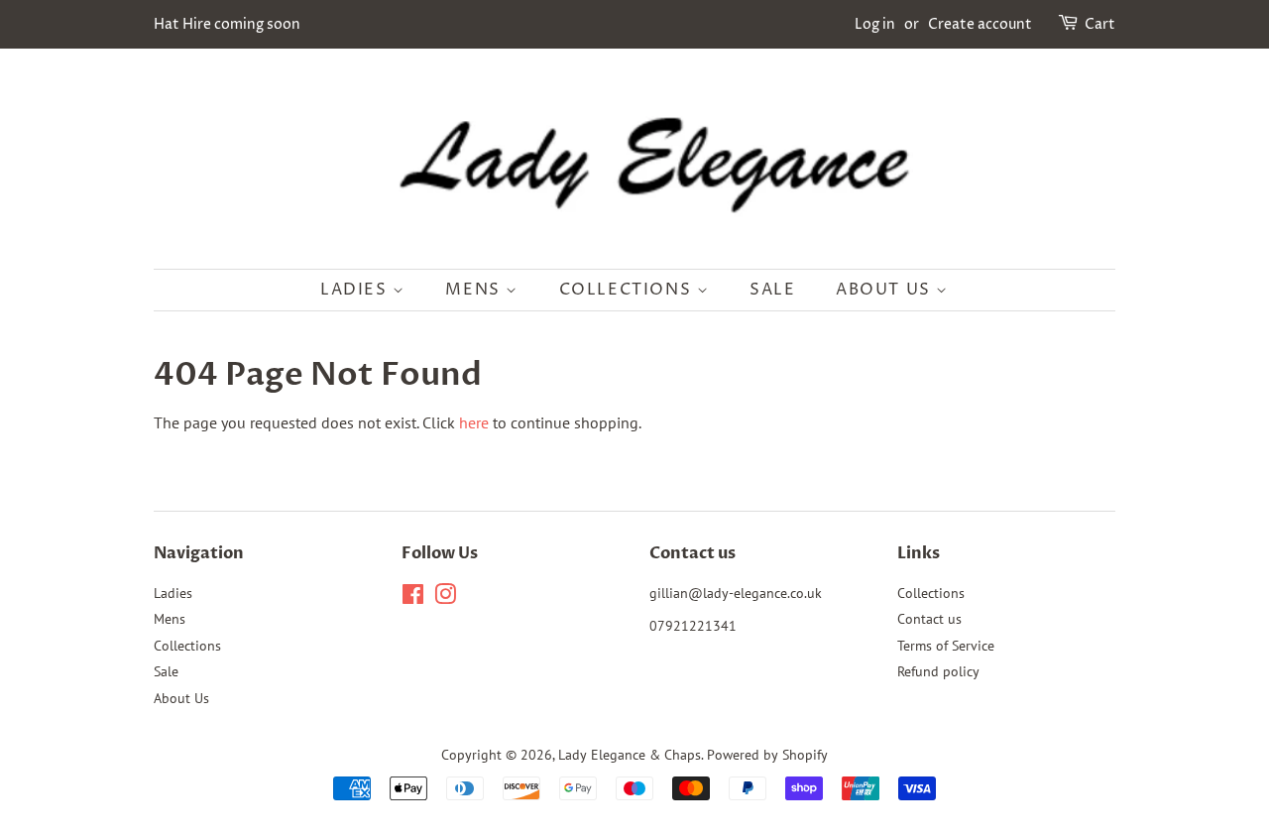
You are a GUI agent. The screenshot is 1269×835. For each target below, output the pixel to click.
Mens (475, 289)
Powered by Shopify (767, 755)
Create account (980, 24)
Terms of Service (945, 646)
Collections (628, 289)
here (474, 422)
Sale (772, 289)
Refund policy (938, 671)
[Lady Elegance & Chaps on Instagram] (445, 598)
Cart (1100, 24)
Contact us (929, 619)
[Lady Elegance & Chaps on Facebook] (413, 598)
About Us (886, 289)
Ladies (356, 289)
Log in (875, 24)
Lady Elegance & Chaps (629, 755)
